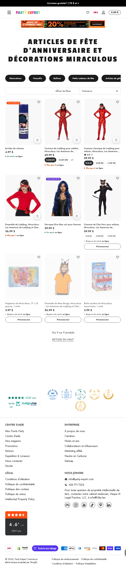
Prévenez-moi (102, 246)
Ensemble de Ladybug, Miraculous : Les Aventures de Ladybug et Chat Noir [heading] (22, 226)
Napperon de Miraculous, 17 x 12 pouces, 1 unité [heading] (21, 305)
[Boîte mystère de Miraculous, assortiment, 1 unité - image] (102, 277)
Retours (9, 451)
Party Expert (20, 559)
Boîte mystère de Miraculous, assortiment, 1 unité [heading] (98, 305)
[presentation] (23, 147)
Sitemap (69, 461)
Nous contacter (13, 461)
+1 (72, 160)
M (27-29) (63, 160)
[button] (96, 12)
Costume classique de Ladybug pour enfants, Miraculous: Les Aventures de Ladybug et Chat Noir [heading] (102, 150)
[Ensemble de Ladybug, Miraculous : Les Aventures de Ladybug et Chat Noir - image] (23, 198)
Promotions (11, 446)
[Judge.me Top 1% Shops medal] (108, 394)
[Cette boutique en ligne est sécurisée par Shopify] (22, 548)
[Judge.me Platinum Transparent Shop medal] (80, 394)
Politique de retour (15, 494)
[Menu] (9, 12)
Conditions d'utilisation (17, 479)
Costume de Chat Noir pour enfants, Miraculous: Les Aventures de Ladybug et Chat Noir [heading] (101, 226)
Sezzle (9, 466)
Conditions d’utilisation (62, 563)
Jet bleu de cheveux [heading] (14, 148)
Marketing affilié (73, 451)
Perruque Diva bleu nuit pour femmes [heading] (63, 224)
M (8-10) (99, 163)
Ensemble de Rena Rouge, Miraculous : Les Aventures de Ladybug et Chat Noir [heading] (63, 305)
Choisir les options (77, 140)
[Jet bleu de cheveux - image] (23, 122)
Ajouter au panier (37, 140)
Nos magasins (13, 441)
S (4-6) (89, 163)
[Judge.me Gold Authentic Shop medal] (94, 394)
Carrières (70, 436)
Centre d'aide (12, 436)
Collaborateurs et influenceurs (81, 446)
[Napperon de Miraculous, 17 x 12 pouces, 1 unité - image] (23, 277)
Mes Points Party (14, 431)
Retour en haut (63, 339)
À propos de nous (75, 431)
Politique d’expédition (86, 563)
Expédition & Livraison (17, 456)
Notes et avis (72, 441)
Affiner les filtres (63, 91)
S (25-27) (50, 160)
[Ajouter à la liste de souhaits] (38, 102)
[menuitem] (33, 431)
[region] (63, 3)
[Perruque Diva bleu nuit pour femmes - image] (63, 198)
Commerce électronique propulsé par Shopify (21, 561)
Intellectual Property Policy (20, 499)
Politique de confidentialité (20, 484)
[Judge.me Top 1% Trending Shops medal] (80, 406)
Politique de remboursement (65, 559)
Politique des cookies (17, 489)
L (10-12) (112, 163)
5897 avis (16, 531)
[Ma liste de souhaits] (88, 12)
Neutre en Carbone (76, 456)
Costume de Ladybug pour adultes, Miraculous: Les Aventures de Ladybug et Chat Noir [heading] (62, 150)
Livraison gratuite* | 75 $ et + (63, 3)
